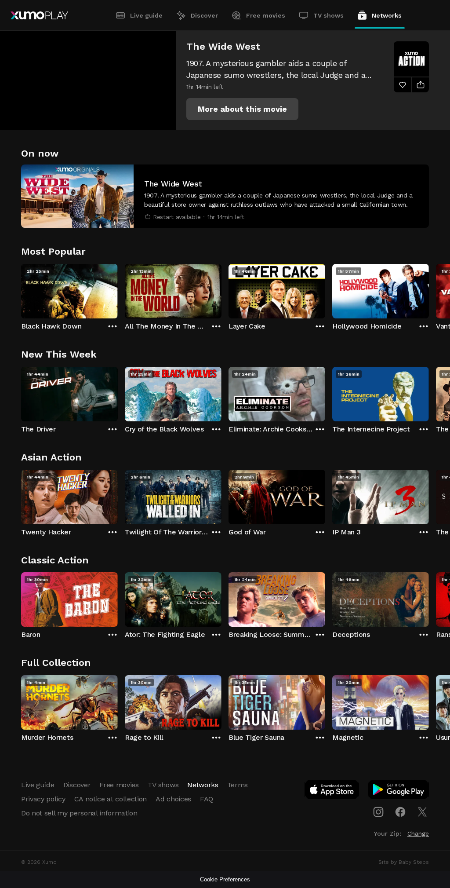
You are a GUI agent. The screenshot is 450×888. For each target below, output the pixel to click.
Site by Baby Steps (403, 862)
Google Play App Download (399, 791)
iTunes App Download (332, 791)
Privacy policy (43, 799)
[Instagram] (378, 812)
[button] (242, 109)
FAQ (206, 799)
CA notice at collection (110, 799)
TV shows (328, 15)
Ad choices (173, 799)
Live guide (146, 15)
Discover (204, 15)
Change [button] (418, 833)
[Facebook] (400, 812)
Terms (237, 785)
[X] (422, 812)
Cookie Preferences (225, 879)
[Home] (39, 15)
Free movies (265, 15)
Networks (387, 15)
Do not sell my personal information (79, 813)
